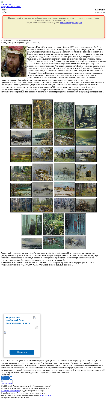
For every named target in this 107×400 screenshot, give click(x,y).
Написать (22, 352)
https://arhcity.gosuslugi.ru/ (71, 23)
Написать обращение (10, 391)
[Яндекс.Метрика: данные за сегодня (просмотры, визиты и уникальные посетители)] (7, 382)
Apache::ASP (45, 395)
